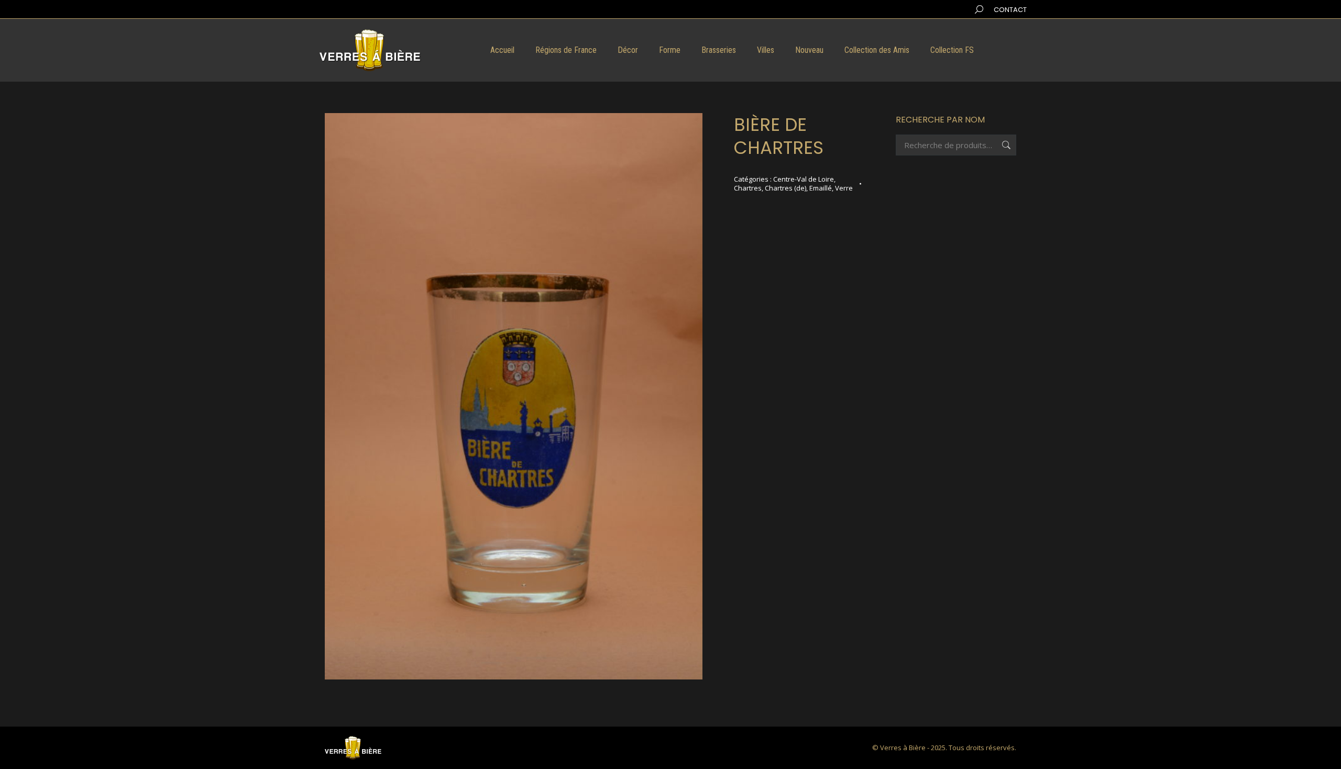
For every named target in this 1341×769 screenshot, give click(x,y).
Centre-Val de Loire (803, 179)
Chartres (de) (785, 188)
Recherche (1005, 145)
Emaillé (820, 188)
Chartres (748, 188)
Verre (844, 188)
